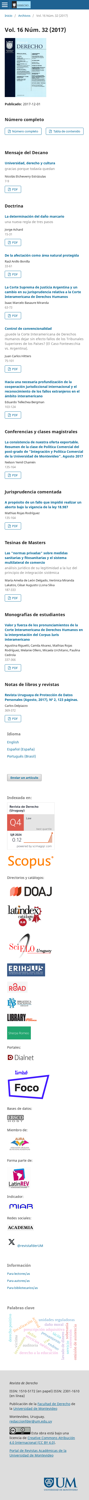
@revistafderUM (30, 1245)
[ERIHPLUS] (26, 975)
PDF (14, 189)
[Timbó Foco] (28, 1099)
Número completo (24, 131)
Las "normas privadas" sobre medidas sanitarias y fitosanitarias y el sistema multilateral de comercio (41, 563)
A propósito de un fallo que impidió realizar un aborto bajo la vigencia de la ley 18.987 (43, 504)
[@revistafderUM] (11, 1245)
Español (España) (21, 749)
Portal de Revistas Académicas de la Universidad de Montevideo (37, 1453)
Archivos (24, 15)
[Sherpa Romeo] (19, 1038)
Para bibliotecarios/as (22, 1288)
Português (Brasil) (21, 756)
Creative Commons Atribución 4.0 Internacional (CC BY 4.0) (42, 1440)
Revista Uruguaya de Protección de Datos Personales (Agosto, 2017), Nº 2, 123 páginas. (41, 697)
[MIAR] (21, 1209)
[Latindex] (25, 926)
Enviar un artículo (24, 777)
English (13, 742)
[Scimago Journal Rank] (31, 848)
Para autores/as (18, 1281)
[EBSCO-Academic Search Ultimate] (18, 1121)
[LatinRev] (19, 1187)
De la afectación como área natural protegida (42, 255)
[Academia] (20, 1229)
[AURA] (19, 1151)
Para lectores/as (18, 1273)
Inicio (8, 15)
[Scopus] (31, 868)
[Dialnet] (20, 1060)
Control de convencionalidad (44, 338)
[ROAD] (17, 991)
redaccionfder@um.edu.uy (30, 1421)
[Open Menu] (4, 4)
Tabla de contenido (66, 131)
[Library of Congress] (22, 1020)
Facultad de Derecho (53, 1404)
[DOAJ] (31, 897)
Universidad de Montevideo (35, 1408)
